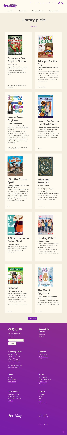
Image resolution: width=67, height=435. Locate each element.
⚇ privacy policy (43, 424)
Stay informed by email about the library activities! (15, 335)
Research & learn (38, 11)
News (31, 2)
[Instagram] (17, 329)
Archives (10, 400)
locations (17, 367)
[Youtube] (20, 329)
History (41, 396)
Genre (34, 26)
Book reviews (12, 381)
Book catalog (43, 377)
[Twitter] (13, 329)
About (53, 2)
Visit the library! (43, 359)
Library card (46, 2)
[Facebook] (10, 329)
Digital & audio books (45, 379)
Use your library (54, 11)
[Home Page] (15, 416)
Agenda (10, 11)
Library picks (42, 384)
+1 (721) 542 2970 (43, 356)
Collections (22, 11)
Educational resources (14, 398)
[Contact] (58, 2)
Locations (38, 2)
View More (33, 318)
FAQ (40, 400)
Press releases (12, 379)
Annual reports (43, 403)
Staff (40, 398)
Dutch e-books (43, 381)
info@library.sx (43, 354)
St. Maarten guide (13, 394)
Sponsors (41, 336)
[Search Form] (62, 2)
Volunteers (42, 334)
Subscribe (12, 343)
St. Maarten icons (13, 396)
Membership (42, 394)
